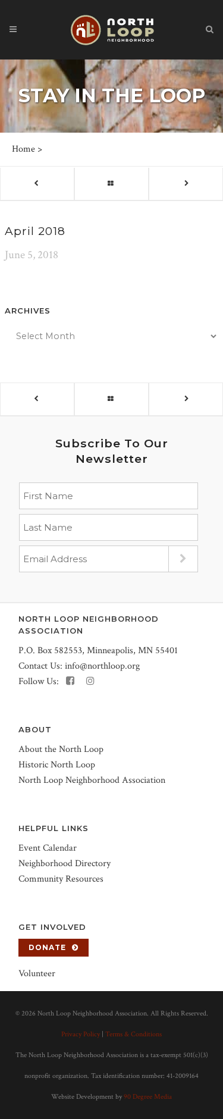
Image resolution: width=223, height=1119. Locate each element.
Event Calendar (47, 848)
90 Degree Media (148, 1096)
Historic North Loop (56, 764)
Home (23, 149)
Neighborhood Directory (64, 863)
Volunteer (36, 973)
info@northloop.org (102, 666)
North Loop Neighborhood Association (91, 780)
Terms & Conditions (133, 1034)
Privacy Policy (80, 1034)
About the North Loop (60, 749)
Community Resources (60, 879)
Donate (47, 947)
